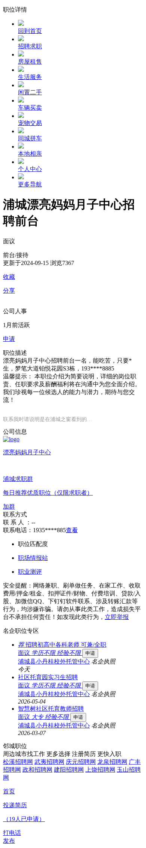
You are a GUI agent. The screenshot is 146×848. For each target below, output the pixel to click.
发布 (9, 841)
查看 (72, 530)
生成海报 (133, 790)
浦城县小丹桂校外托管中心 (54, 661)
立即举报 (117, 617)
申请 (90, 653)
